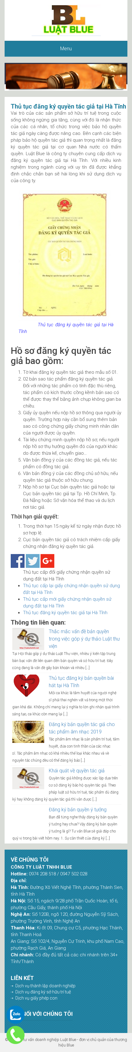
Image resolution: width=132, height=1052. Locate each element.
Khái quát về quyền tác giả (77, 771)
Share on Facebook (18, 561)
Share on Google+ (47, 561)
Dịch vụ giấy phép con (36, 998)
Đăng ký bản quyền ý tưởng (78, 810)
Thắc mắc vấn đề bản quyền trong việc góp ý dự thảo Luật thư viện (84, 639)
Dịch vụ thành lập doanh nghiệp (45, 985)
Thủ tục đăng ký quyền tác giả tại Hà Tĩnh (65, 612)
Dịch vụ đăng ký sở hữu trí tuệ (43, 991)
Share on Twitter (33, 561)
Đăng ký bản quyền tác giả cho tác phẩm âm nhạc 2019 (82, 728)
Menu (66, 49)
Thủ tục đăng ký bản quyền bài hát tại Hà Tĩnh (81, 681)
